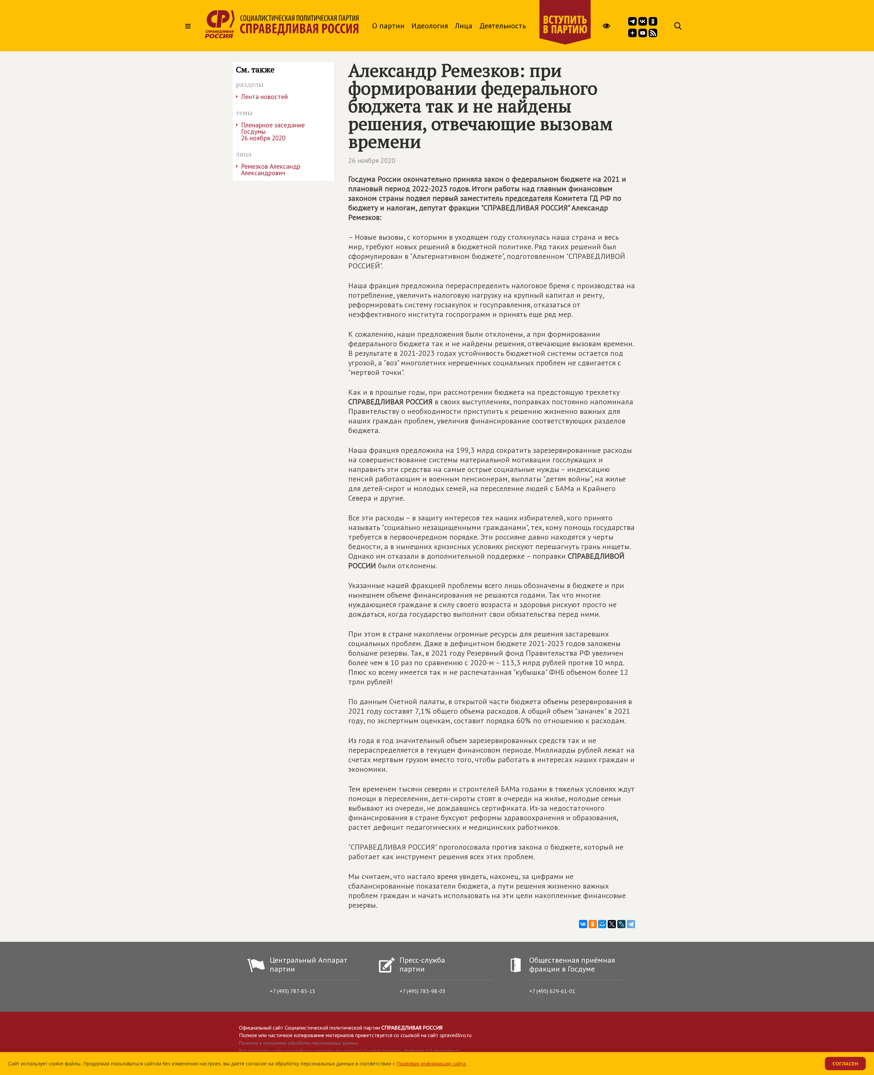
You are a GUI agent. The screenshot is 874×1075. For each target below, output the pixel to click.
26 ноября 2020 (371, 160)
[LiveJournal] (621, 924)
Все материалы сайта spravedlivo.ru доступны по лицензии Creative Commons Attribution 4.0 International (349, 1051)
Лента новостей (264, 97)
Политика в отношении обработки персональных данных (298, 1043)
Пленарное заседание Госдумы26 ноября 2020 (273, 131)
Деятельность (502, 25)
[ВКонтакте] (583, 924)
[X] (612, 924)
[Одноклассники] (593, 924)
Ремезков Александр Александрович (270, 169)
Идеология (429, 25)
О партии (388, 25)
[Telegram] (631, 924)
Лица (464, 25)
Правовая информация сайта (431, 1063)
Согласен (845, 1063)
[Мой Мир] (602, 924)
